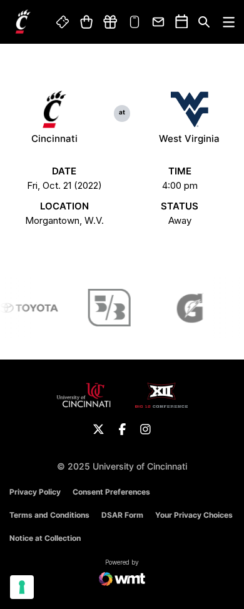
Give (110, 22)
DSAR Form (122, 515)
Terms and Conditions (49, 515)
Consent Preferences (111, 491)
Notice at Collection (45, 538)
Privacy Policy (35, 491)
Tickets (63, 22)
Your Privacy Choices (194, 515)
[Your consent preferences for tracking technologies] (22, 587)
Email (159, 22)
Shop (86, 22)
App (134, 22)
